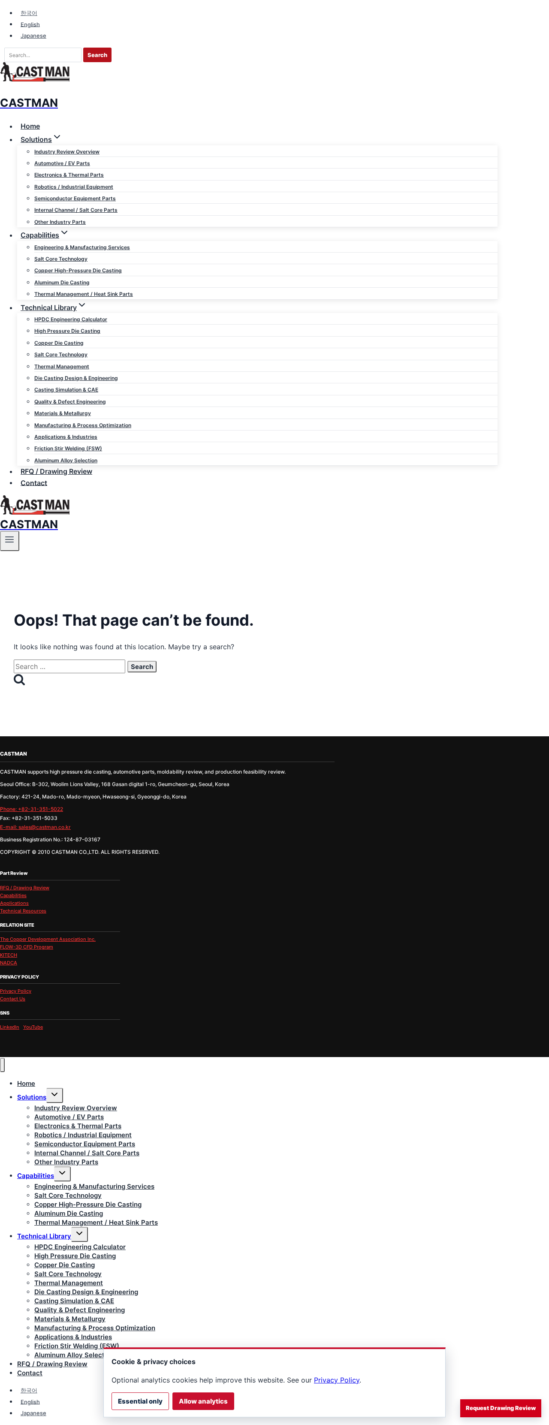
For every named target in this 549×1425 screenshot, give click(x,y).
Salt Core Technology (60, 259)
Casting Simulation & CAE (66, 389)
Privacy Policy (15, 991)
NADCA (8, 963)
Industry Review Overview (67, 151)
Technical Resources (23, 911)
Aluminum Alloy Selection (65, 460)
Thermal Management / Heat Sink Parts (83, 294)
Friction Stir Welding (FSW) (68, 448)
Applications (14, 903)
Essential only (140, 1401)
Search (97, 54)
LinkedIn (9, 1027)
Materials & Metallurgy (62, 413)
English (30, 24)
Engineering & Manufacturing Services (82, 247)
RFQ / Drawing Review (56, 471)
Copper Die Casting (59, 343)
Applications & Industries (65, 437)
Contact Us (12, 999)
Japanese (33, 35)
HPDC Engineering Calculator (70, 319)
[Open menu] (9, 541)
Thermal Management (61, 366)
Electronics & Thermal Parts (69, 175)
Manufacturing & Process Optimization (82, 425)
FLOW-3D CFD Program (26, 947)
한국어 (29, 12)
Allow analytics (203, 1401)
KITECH (8, 955)
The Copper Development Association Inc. (48, 939)
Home (30, 126)
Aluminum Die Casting (62, 282)
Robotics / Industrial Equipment (73, 187)
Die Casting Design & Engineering (76, 378)
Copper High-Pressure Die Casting (78, 270)
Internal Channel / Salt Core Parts (76, 210)
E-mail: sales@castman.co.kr (35, 827)
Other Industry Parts (60, 222)
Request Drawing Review (501, 1407)
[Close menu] (2, 1065)
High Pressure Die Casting (67, 331)
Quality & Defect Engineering (70, 401)
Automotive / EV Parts (62, 163)
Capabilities (13, 895)
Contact (34, 482)
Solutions (31, 1097)
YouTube (33, 1027)
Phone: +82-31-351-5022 (31, 809)
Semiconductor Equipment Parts (75, 198)
